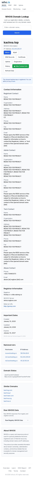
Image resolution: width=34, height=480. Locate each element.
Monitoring (16, 9)
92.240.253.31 (16, 49)
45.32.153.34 (24, 361)
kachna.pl (7, 393)
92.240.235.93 (25, 357)
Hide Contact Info (21, 66)
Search (17, 33)
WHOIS (4, 5)
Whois (7, 52)
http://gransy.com (10, 306)
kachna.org (8, 398)
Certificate (21, 57)
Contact (22, 471)
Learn (14, 468)
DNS (15, 5)
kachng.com (8, 390)
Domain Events (6, 9)
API (29, 468)
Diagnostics (18, 62)
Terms (16, 471)
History (7, 66)
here (13, 81)
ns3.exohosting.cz (11, 361)
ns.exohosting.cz (11, 353)
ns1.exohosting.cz (11, 357)
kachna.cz (7, 401)
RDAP (10, 5)
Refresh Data (9, 71)
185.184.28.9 (24, 353)
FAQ (10, 471)
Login (24, 9)
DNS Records (9, 57)
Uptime (21, 5)
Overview (6, 468)
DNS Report (22, 468)
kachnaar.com (9, 396)
